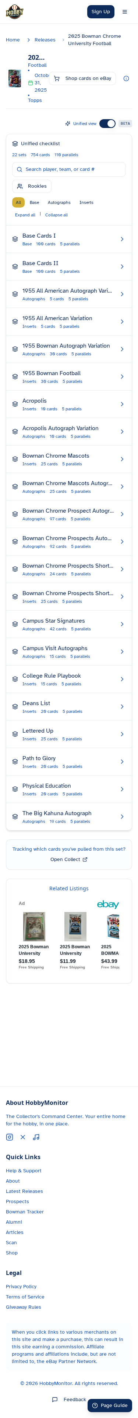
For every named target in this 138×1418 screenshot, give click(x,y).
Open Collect (65, 859)
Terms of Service (25, 1297)
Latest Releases (24, 1191)
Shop (12, 1253)
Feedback (75, 1399)
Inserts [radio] (86, 202)
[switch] (107, 123)
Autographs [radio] (59, 202)
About (13, 1181)
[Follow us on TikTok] (36, 1137)
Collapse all (56, 214)
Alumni (14, 1222)
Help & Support (24, 1171)
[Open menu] (124, 11)
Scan (11, 1242)
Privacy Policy (21, 1286)
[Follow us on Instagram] (9, 1137)
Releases (45, 40)
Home (13, 40)
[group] (54, 202)
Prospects (17, 1201)
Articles (15, 1232)
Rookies (37, 186)
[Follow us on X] (22, 1137)
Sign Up (101, 11)
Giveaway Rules (23, 1307)
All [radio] (18, 202)
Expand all (25, 214)
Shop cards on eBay (88, 78)
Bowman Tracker (25, 1212)
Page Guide (114, 1405)
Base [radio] (34, 202)
